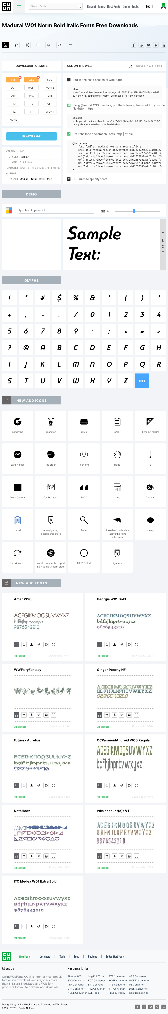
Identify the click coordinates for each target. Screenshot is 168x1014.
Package (92, 956)
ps (31, 103)
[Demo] (27, 45)
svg (49, 79)
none (13, 119)
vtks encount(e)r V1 (113, 811)
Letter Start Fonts (115, 956)
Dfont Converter (138, 988)
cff (49, 103)
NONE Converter (77, 992)
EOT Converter (96, 980)
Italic (49, 178)
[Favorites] (16, 45)
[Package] (48, 45)
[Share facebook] (133, 45)
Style (62, 956)
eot (13, 87)
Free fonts (7, 7)
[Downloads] (31, 644)
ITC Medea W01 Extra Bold (35, 881)
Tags (76, 956)
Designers (45, 956)
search (79, 6)
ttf (13, 79)
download (32, 136)
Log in (149, 7)
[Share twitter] (148, 45)
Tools (135, 7)
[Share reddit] (141, 45)
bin (50, 95)
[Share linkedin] (163, 45)
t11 (32, 111)
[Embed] (46, 644)
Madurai (24, 178)
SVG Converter (76, 980)
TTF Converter (117, 976)
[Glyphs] (38, 45)
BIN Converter (96, 984)
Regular (24, 156)
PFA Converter (76, 984)
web (31, 79)
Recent (91, 7)
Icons (101, 7)
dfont (49, 111)
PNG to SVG (75, 976)
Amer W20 (23, 599)
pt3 (13, 103)
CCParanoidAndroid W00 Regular (124, 740)
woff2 (49, 87)
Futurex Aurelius (27, 740)
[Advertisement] (33, 244)
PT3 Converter (117, 984)
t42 (13, 111)
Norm (34, 178)
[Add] (5, 45)
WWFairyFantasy (27, 670)
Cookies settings (138, 992)
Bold (41, 178)
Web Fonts (25, 956)
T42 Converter (96, 988)
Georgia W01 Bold (111, 599)
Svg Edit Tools (96, 976)
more (142, 381)
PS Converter (136, 984)
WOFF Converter (118, 980)
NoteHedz (22, 811)
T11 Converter (117, 988)
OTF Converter (137, 976)
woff (31, 87)
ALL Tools (93, 992)
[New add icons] (6, 400)
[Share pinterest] (156, 45)
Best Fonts (114, 7)
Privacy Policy (117, 992)
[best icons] (6, 583)
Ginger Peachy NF (111, 670)
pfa (31, 95)
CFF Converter (76, 988)
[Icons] (59, 45)
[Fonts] (70, 45)
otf (13, 95)
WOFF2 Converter (139, 980)
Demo (126, 7)
